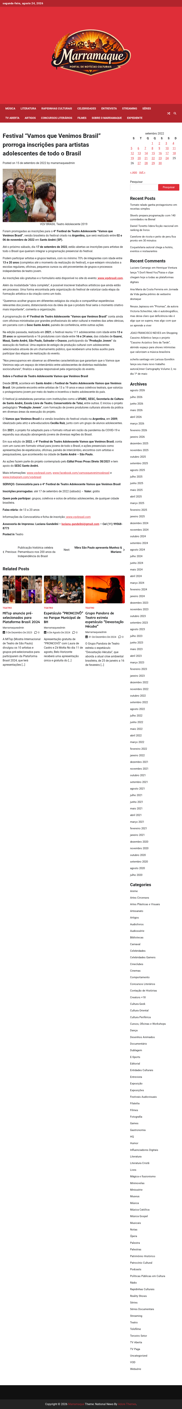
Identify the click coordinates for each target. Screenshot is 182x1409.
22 (153, 158)
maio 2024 (136, 569)
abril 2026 (136, 417)
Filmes (81, 118)
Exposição (136, 1083)
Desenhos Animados (142, 1037)
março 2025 (137, 503)
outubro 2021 (138, 775)
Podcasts (135, 1269)
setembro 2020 (139, 861)
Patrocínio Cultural (141, 1262)
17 (167, 153)
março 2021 (137, 821)
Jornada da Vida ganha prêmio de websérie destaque (154, 294)
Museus (135, 1196)
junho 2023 (136, 642)
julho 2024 (136, 556)
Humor (134, 1143)
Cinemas (135, 970)
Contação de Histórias (143, 990)
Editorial (135, 1063)
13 (139, 153)
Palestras (135, 1249)
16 (160, 153)
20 (139, 158)
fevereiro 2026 (138, 430)
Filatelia (135, 1103)
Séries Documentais (142, 1309)
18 (174, 153)
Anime (134, 891)
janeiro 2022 (137, 755)
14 (146, 153)
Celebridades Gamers (143, 957)
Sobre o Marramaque (107, 118)
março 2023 (137, 662)
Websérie (135, 1369)
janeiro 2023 (137, 675)
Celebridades (86, 108)
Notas (133, 1229)
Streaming (129, 108)
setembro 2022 (139, 702)
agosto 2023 (137, 629)
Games (134, 1123)
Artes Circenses (139, 897)
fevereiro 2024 (138, 589)
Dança (134, 1030)
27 (139, 163)
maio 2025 (136, 490)
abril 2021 (136, 815)
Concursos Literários (56, 118)
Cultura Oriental (139, 1010)
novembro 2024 (139, 529)
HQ (132, 1136)
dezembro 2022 (139, 682)
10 (167, 148)
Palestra (135, 1242)
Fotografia (136, 1116)
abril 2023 (136, 656)
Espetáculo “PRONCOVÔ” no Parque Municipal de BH (63, 617)
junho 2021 (136, 802)
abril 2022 (136, 735)
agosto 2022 (137, 709)
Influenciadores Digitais (144, 1150)
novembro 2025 (139, 450)
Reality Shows (138, 1296)
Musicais (135, 1223)
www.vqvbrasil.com (39, 473)
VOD (132, 1362)
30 (160, 163)
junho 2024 (136, 563)
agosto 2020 (137, 868)
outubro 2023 (138, 616)
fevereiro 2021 (138, 828)
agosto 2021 (137, 788)
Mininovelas (137, 1183)
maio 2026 (136, 410)
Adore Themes (127, 1404)
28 (146, 163)
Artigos (30, 118)
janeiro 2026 (137, 436)
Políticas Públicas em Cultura (147, 1276)
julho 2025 (136, 476)
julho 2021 (136, 795)
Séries (146, 108)
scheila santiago (140, 359)
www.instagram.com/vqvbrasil (22, 477)
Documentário (138, 1043)
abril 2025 (136, 496)
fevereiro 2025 (138, 509)
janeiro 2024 (137, 596)
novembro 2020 (139, 848)
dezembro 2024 (139, 523)
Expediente (134, 118)
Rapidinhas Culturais (56, 108)
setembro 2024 (139, 543)
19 (132, 158)
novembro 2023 (139, 609)
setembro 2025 (139, 463)
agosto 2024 (137, 549)
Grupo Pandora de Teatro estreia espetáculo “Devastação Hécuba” (104, 620)
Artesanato (136, 911)
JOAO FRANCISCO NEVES (145, 333)
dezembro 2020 (139, 841)
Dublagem (136, 1050)
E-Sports (135, 1057)
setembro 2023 (139, 622)
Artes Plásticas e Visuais (145, 904)
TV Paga (135, 1349)
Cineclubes (136, 964)
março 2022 (137, 742)
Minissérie (136, 1189)
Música (10, 108)
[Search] (175, 113)
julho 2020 (136, 875)
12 (132, 153)
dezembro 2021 (139, 762)
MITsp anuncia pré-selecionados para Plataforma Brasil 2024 (21, 617)
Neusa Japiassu (139, 306)
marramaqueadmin (63, 163)
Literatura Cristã (139, 1163)
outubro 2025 (138, 456)
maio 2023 (136, 649)
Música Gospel (139, 1216)
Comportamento (140, 977)
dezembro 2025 (139, 443)
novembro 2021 (139, 768)
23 (160, 158)
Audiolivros (137, 924)
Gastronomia (138, 1130)
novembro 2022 (139, 689)
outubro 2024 (138, 536)
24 (167, 158)
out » (142, 172)
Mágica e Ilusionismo (143, 1176)
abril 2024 (136, 576)
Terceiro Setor (138, 1335)
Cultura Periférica (140, 1017)
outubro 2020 (138, 855)
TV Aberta (12, 118)
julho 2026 (136, 397)
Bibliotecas (136, 937)
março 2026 (137, 423)
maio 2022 (136, 729)
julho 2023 (136, 636)
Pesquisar (136, 182)
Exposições (137, 1090)
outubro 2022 (138, 695)
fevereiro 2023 (138, 669)
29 (153, 163)
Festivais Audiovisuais (143, 1096)
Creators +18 (138, 997)
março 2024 (137, 582)
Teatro (19, 534)
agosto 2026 (137, 390)
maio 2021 (136, 808)
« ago (133, 172)
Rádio (133, 1282)
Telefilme (135, 1329)
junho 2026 (136, 403)
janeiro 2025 (137, 516)
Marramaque (76, 1404)
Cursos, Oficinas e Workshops (148, 1023)
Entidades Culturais (141, 1070)
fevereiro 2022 (138, 748)
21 (146, 158)
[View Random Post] (168, 113)
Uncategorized (138, 1355)
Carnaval (135, 944)
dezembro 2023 (139, 602)
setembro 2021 (139, 782)
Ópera (133, 1236)
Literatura (28, 108)
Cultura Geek (137, 1004)
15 (153, 153)
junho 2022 (136, 722)
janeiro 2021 (137, 835)
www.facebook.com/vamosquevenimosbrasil (81, 473)
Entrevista (109, 108)
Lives (133, 1169)
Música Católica (139, 1209)
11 (174, 148)
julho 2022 (136, 715)
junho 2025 (136, 483)
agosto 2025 (137, 470)
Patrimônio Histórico (142, 1256)
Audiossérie (137, 931)
